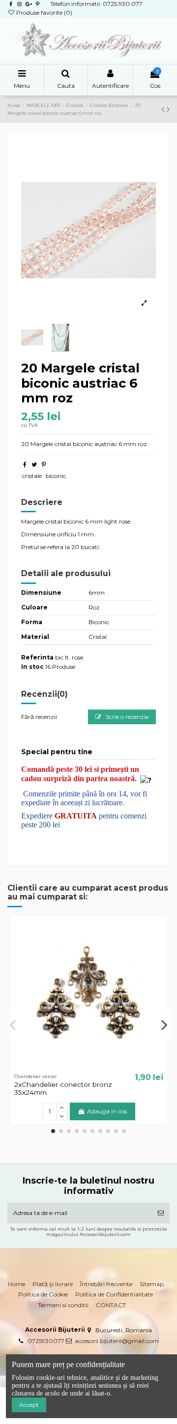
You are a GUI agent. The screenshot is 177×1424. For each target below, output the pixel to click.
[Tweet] (34, 464)
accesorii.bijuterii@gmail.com (117, 1341)
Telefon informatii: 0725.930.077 (96, 3)
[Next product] (168, 109)
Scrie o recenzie (126, 716)
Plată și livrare (52, 1284)
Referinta (37, 657)
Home (16, 1284)
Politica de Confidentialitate (114, 1294)
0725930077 (46, 1341)
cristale (32, 475)
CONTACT (111, 1305)
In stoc (32, 666)
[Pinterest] (44, 464)
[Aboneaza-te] (161, 1213)
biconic (56, 475)
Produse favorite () (43, 12)
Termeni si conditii (63, 1305)
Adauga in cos (107, 1111)
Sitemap (152, 1284)
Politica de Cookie (43, 1294)
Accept (29, 1404)
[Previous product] (164, 109)
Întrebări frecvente (106, 1284)
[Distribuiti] (25, 464)
